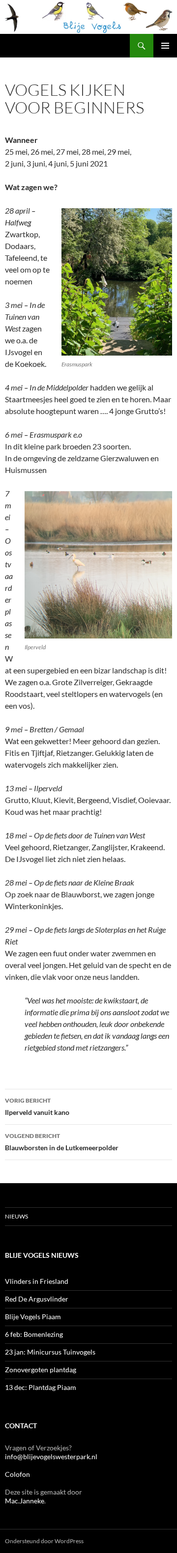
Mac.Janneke (24, 1501)
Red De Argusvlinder (36, 1299)
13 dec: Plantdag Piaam (40, 1387)
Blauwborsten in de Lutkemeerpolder (61, 1142)
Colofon (17, 1474)
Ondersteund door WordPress (44, 1541)
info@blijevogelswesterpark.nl (51, 1456)
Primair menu (165, 45)
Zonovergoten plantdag (41, 1369)
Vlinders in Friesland (36, 1281)
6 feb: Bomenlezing (34, 1334)
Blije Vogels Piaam (33, 1316)
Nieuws (16, 1216)
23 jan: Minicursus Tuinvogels (50, 1352)
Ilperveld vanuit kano (37, 1106)
